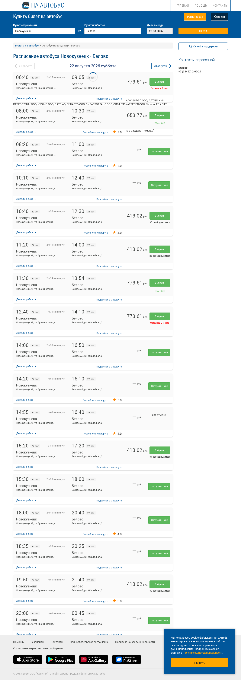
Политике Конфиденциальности (202, 652)
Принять (199, 663)
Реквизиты (37, 642)
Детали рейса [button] (25, 98)
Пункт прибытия (94, 25)
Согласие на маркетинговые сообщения (38, 648)
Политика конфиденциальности (135, 642)
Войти (221, 16)
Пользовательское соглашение (89, 642)
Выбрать (160, 81)
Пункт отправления (25, 25)
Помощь (200, 5)
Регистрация (195, 16)
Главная (182, 5)
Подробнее (109, 98)
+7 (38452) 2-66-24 (189, 71)
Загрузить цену (159, 151)
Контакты (220, 5)
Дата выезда (155, 25)
